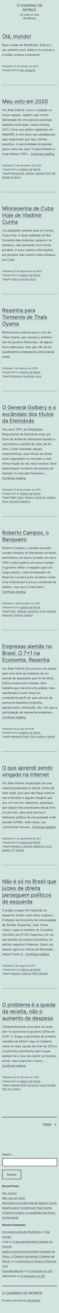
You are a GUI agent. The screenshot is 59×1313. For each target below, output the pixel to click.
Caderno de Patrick (30, 169)
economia (23, 279)
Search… (7, 1154)
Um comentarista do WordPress (21, 1231)
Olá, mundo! (16, 36)
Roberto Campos (23, 615)
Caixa (20, 497)
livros (33, 279)
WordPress (33, 1300)
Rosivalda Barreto (13, 1271)
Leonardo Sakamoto (33, 846)
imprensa (16, 846)
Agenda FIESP (18, 1085)
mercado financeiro (19, 501)
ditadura (29, 497)
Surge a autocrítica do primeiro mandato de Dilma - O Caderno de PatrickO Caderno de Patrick (28, 1256)
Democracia (17, 173)
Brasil (26, 736)
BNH (13, 497)
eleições (29, 173)
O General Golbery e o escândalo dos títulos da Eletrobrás (29, 414)
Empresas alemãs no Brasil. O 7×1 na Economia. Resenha (27, 653)
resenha (51, 736)
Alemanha (16, 736)
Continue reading (42, 154)
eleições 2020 (43, 173)
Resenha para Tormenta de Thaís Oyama (24, 317)
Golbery (51, 497)
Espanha (15, 973)
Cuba (14, 279)
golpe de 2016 (29, 973)
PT (12, 850)
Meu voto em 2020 (25, 101)
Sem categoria (27, 70)
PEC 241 (6, 1089)
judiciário (43, 973)
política (41, 736)
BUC (13, 611)
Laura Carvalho (47, 1085)
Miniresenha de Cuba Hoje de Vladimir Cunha (27, 215)
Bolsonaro (16, 376)
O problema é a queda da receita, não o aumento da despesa (28, 1011)
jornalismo (28, 376)
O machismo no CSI (40, 1271)
